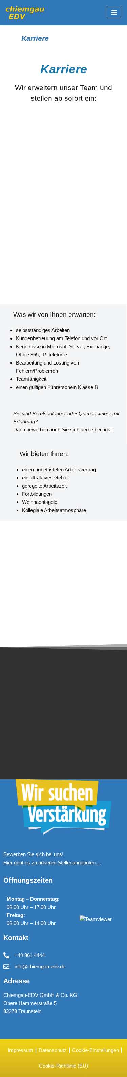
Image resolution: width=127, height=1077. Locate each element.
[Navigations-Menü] (114, 12)
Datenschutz (53, 1050)
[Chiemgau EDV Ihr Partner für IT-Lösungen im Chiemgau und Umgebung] (25, 13)
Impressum (20, 1050)
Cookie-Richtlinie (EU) (63, 1066)
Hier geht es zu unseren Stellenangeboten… (52, 862)
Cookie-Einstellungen (95, 1050)
